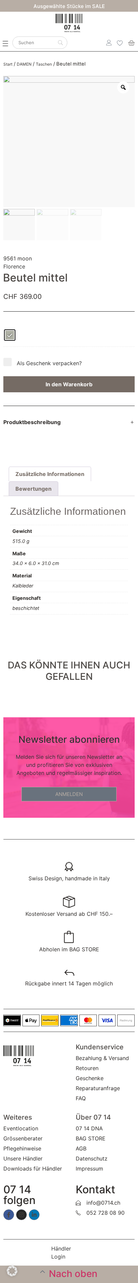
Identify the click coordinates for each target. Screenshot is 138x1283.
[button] (8, 40)
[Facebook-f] (8, 1214)
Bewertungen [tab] (33, 488)
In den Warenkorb (69, 384)
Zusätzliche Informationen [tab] (49, 474)
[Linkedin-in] (34, 1214)
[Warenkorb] (131, 42)
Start (7, 64)
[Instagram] (21, 1214)
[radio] (10, 335)
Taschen (44, 64)
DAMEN (24, 64)
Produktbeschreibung (32, 422)
